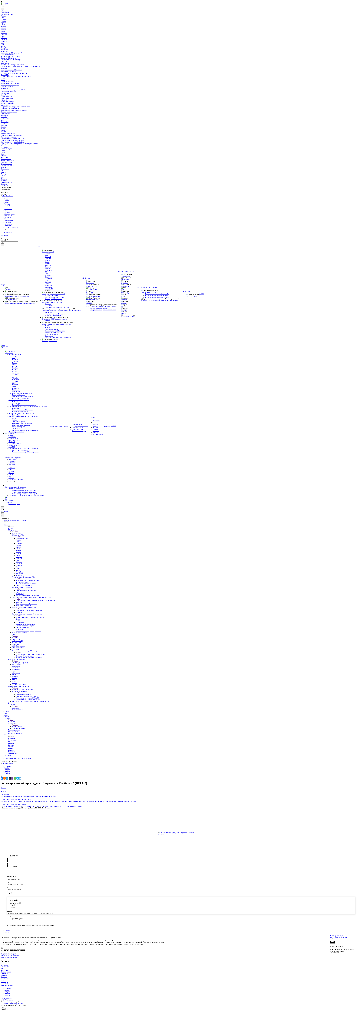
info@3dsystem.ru (7, 196)
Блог (2, 968)
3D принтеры (16, 533)
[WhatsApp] (15, 778)
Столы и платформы (67, 806)
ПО (47, 796)
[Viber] (12, 778)
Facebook (7, 200)
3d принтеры (5, 978)
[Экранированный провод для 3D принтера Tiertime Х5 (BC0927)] (179, 834)
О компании (5, 967)
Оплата (6, 932)
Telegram (7, 204)
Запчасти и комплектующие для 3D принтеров (31, 617)
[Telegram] (20, 778)
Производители (6, 972)
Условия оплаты (17, 726)
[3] (181, 862)
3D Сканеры (16, 637)
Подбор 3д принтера (7, 985)
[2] (181, 860)
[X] (10, 778)
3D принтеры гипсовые (129, 801)
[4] (181, 863)
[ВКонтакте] (2, 778)
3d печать (4, 980)
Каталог (10, 528)
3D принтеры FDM (22, 538)
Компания (11, 738)
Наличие (7, 930)
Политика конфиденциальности (13, 1003)
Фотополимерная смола (23, 694)
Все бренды (4, 965)
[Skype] (17, 778)
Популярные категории (8, 954)
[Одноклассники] (4, 778)
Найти (3, 1009)
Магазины (4, 975)
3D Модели (15, 708)
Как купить (12, 721)
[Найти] (2, 9)
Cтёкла (7, 806)
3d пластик (4, 983)
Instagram (7, 202)
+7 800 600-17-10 (6, 186)
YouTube (7, 205)
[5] (181, 865)
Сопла (3, 806)
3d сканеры (4, 982)
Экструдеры (78, 806)
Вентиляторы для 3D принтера (33, 806)
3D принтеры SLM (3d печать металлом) (29, 610)
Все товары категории (337, 936)
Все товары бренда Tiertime (338, 937)
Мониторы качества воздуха (52, 806)
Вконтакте (7, 199)
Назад (12, 526)
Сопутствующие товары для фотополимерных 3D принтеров (35, 600)
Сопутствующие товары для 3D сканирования (30, 654)
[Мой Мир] (7, 778)
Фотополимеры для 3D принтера (22, 689)
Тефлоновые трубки (16, 806)
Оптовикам (4, 973)
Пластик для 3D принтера (20, 663)
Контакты (4, 977)
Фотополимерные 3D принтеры (26, 590)
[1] (181, 858)
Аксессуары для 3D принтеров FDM (27, 580)
